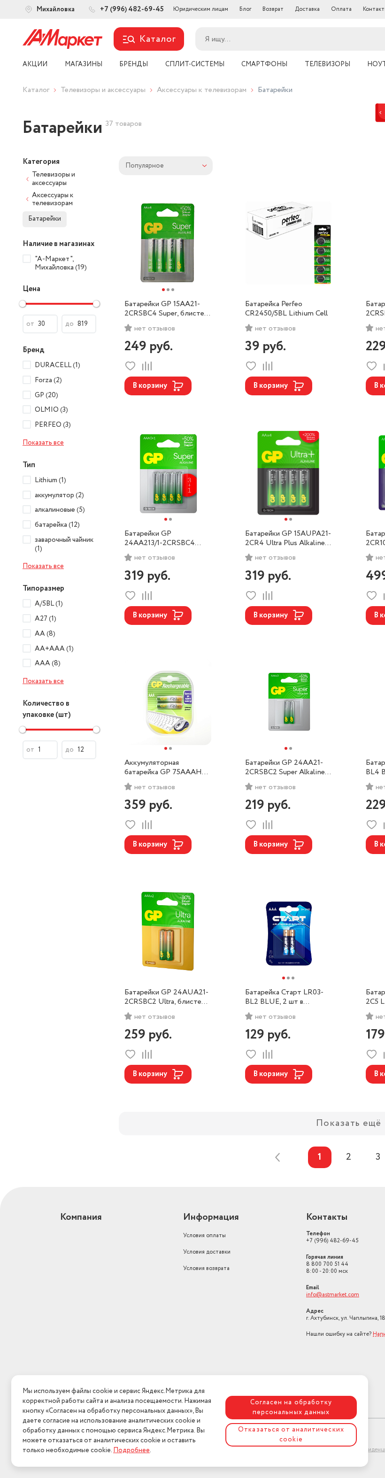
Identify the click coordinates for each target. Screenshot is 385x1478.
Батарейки (44, 219)
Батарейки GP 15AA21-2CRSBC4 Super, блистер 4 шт (166, 309)
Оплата (341, 9)
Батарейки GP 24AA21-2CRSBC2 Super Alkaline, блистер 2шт (285, 767)
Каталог (36, 90)
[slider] (22, 303)
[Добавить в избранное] (130, 366)
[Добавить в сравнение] (147, 366)
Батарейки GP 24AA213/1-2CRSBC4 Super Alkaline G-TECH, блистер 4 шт (163, 538)
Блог (245, 9)
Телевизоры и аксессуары (103, 90)
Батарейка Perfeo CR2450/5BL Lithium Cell (286, 309)
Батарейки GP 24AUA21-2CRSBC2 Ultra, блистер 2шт (166, 997)
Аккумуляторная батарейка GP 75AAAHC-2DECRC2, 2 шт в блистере (166, 767)
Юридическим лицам (200, 9)
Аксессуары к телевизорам (201, 90)
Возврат (273, 9)
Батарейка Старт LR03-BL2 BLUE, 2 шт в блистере (284, 997)
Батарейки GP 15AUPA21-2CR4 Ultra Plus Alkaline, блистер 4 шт (288, 538)
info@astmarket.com (332, 1295)
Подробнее (131, 1450)
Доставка (307, 9)
